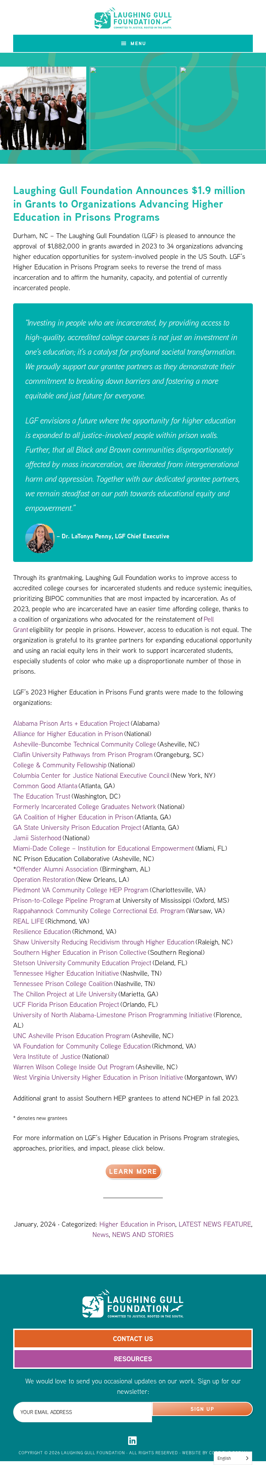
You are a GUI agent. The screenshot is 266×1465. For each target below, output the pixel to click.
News (100, 1234)
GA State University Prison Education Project (77, 827)
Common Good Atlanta (45, 785)
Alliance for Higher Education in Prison (68, 733)
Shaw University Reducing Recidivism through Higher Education (103, 941)
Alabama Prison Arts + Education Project (71, 723)
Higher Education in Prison (137, 1224)
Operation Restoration (44, 879)
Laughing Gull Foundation (132, 18)
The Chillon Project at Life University (65, 994)
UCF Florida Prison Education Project (66, 1004)
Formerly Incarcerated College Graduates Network (84, 806)
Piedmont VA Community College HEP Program (81, 889)
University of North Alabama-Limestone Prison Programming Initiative (112, 1014)
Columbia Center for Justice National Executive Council (91, 775)
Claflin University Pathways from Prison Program (83, 754)
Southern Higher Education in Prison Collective (80, 952)
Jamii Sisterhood (37, 837)
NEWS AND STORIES (143, 1234)
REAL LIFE (28, 921)
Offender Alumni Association (57, 869)
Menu (138, 43)
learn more (133, 1171)
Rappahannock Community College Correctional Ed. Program (99, 910)
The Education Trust (41, 796)
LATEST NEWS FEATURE (215, 1224)
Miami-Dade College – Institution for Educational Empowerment (103, 848)
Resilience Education (42, 931)
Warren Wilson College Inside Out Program (73, 1066)
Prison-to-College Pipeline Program (63, 900)
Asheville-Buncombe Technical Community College (84, 744)
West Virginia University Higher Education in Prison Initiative (98, 1077)
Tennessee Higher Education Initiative (66, 973)
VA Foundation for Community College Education (82, 1046)
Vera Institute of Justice (47, 1056)
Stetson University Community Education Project (82, 962)
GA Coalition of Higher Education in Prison (73, 817)
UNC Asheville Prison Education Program (71, 1035)
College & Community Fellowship (60, 764)
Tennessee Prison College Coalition (63, 983)
